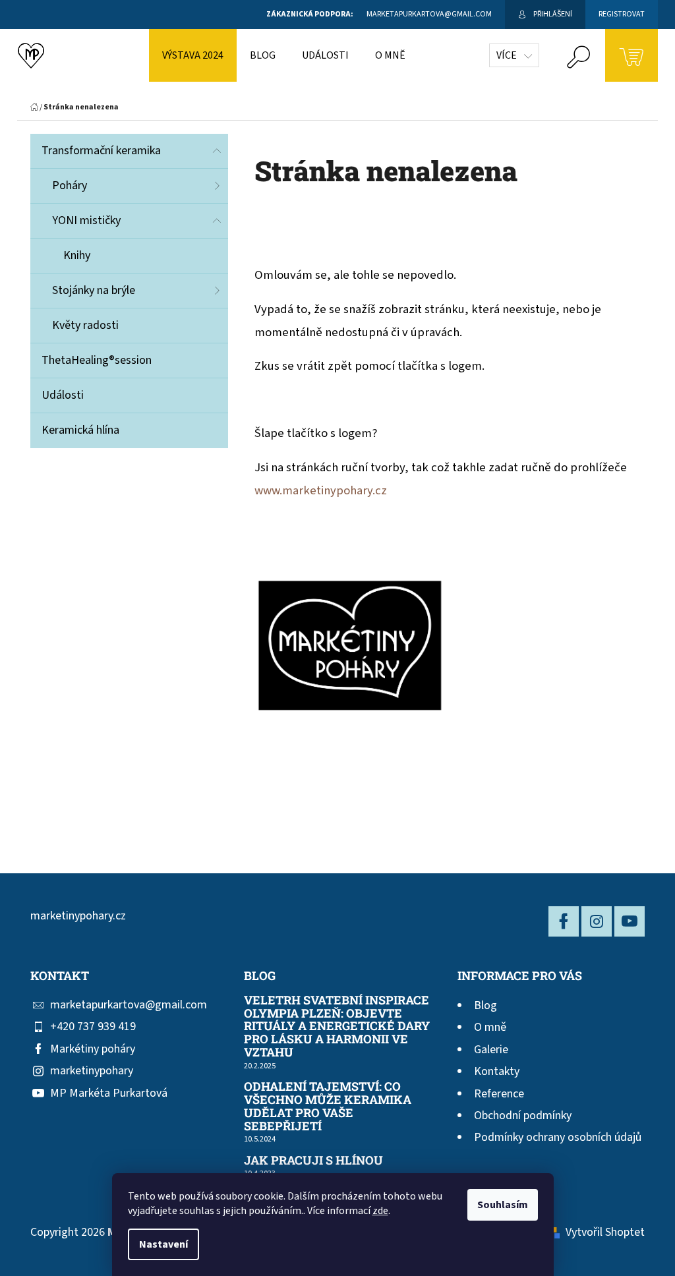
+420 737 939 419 (93, 1026)
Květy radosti (85, 325)
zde (380, 1211)
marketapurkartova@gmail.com (128, 1005)
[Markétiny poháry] (349, 646)
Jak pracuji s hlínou (313, 1160)
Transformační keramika (101, 150)
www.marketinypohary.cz (320, 490)
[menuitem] (193, 55)
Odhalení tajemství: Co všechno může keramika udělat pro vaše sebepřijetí (327, 1106)
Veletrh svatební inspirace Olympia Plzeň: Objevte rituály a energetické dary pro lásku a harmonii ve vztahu (337, 1026)
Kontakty (496, 1071)
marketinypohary (91, 1070)
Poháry (69, 185)
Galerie (491, 1049)
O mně (490, 1027)
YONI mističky (86, 220)
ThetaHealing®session (97, 360)
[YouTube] (629, 921)
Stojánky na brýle (93, 290)
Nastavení (163, 1244)
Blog (485, 1005)
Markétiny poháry (92, 1049)
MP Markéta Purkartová (108, 1093)
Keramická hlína (80, 430)
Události (63, 395)
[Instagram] (596, 921)
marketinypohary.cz (78, 916)
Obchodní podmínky (523, 1115)
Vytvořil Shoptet (605, 1232)
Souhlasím (502, 1205)
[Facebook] (563, 921)
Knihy (76, 255)
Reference (499, 1094)
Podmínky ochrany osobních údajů (557, 1137)
